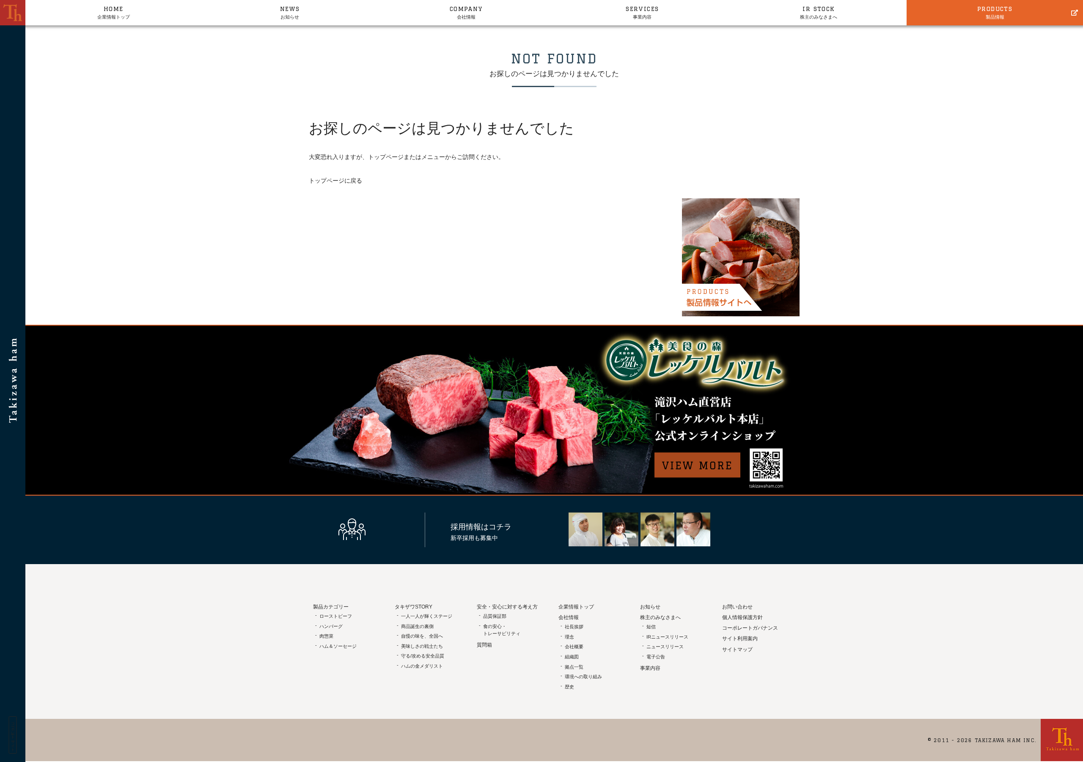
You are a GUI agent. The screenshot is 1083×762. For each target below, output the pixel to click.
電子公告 (655, 656)
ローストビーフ (335, 616)
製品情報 (994, 12)
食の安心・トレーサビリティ (501, 630)
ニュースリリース (665, 646)
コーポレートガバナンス (750, 628)
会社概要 (574, 646)
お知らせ (290, 12)
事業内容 (642, 12)
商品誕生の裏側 (417, 626)
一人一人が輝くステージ (426, 616)
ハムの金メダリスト (422, 666)
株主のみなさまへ (818, 12)
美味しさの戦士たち (422, 646)
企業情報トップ (113, 12)
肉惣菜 (326, 636)
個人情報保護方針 (742, 617)
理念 (569, 636)
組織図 (572, 656)
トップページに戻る (335, 180)
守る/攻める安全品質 (422, 655)
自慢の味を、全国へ (422, 636)
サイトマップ (737, 649)
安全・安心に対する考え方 (507, 607)
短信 (651, 626)
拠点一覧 (574, 666)
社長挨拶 (574, 626)
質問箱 (484, 645)
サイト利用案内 (740, 638)
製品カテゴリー (331, 607)
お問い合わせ (737, 607)
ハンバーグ (331, 626)
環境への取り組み (583, 676)
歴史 (569, 686)
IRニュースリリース (667, 636)
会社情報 (466, 12)
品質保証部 (494, 616)
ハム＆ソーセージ (338, 646)
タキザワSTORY (413, 607)
